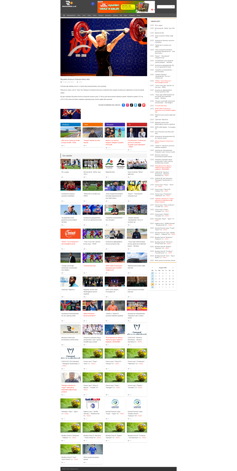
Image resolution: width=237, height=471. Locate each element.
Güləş (89, 15)
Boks (79, 15)
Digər (125, 15)
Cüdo (84, 15)
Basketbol (108, 15)
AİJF (121, 15)
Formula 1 (132, 15)
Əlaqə (138, 15)
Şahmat (115, 15)
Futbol (94, 15)
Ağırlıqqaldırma (71, 15)
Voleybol (100, 15)
